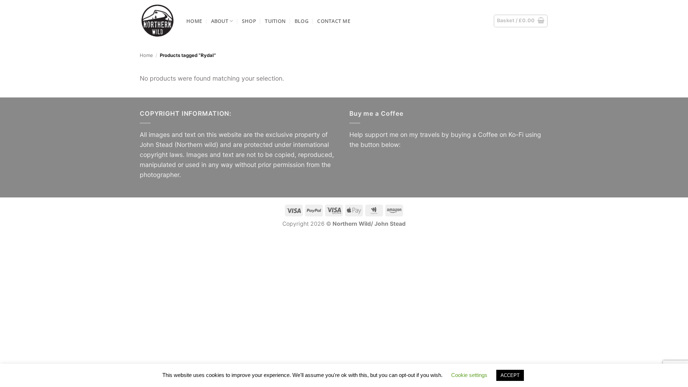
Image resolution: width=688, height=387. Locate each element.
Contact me (333, 21)
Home (194, 21)
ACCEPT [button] (510, 375)
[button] (521, 21)
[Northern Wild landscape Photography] (158, 20)
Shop (249, 21)
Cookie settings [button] (469, 375)
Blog (302, 21)
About (219, 21)
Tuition (275, 21)
